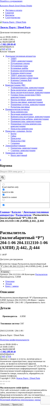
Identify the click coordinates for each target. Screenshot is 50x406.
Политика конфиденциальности (14, 340)
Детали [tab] (8, 284)
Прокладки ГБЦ (18, 141)
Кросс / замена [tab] (12, 286)
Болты (13, 133)
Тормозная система (14, 153)
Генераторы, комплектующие (24, 148)
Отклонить (5, 405)
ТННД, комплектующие (22, 75)
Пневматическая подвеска (17, 109)
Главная (5, 212)
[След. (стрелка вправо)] (4, 383)
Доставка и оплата (13, 10)
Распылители (17, 83)
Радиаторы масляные (20, 107)
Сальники (15, 143)
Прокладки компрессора (22, 129)
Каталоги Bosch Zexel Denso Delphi (16, 6)
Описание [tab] (10, 281)
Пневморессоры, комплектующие (26, 121)
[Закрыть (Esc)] (9, 381)
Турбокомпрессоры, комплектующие (27, 87)
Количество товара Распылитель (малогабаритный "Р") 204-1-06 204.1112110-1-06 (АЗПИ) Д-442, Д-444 (24, 265)
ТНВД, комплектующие (21, 61)
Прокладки (16, 138)
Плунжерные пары (19, 66)
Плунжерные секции (20, 63)
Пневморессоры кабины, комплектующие (30, 119)
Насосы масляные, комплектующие (27, 102)
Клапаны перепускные (21, 73)
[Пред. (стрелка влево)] (1, 383)
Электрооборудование (15, 145)
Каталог (16, 212)
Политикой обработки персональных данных (20, 400)
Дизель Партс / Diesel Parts (15, 27)
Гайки (13, 136)
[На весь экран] (4, 381)
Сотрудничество (12, 17)
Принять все (17, 405)
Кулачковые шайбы (19, 68)
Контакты (9, 15)
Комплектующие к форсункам (24, 78)
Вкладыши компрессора (22, 114)
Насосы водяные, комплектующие (26, 100)
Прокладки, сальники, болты (18, 131)
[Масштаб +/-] (1, 381)
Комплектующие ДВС (15, 85)
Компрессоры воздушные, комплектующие (30, 116)
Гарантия (9, 13)
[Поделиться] (6, 381)
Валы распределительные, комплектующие (30, 92)
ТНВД (13, 58)
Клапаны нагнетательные (22, 70)
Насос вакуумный (19, 155)
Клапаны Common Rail (21, 80)
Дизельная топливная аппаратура (20, 56)
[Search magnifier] (2, 178)
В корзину (5, 272)
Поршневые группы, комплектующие (28, 104)
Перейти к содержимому (11, 1)
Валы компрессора (19, 112)
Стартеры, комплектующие (23, 150)
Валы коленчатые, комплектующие (27, 90)
